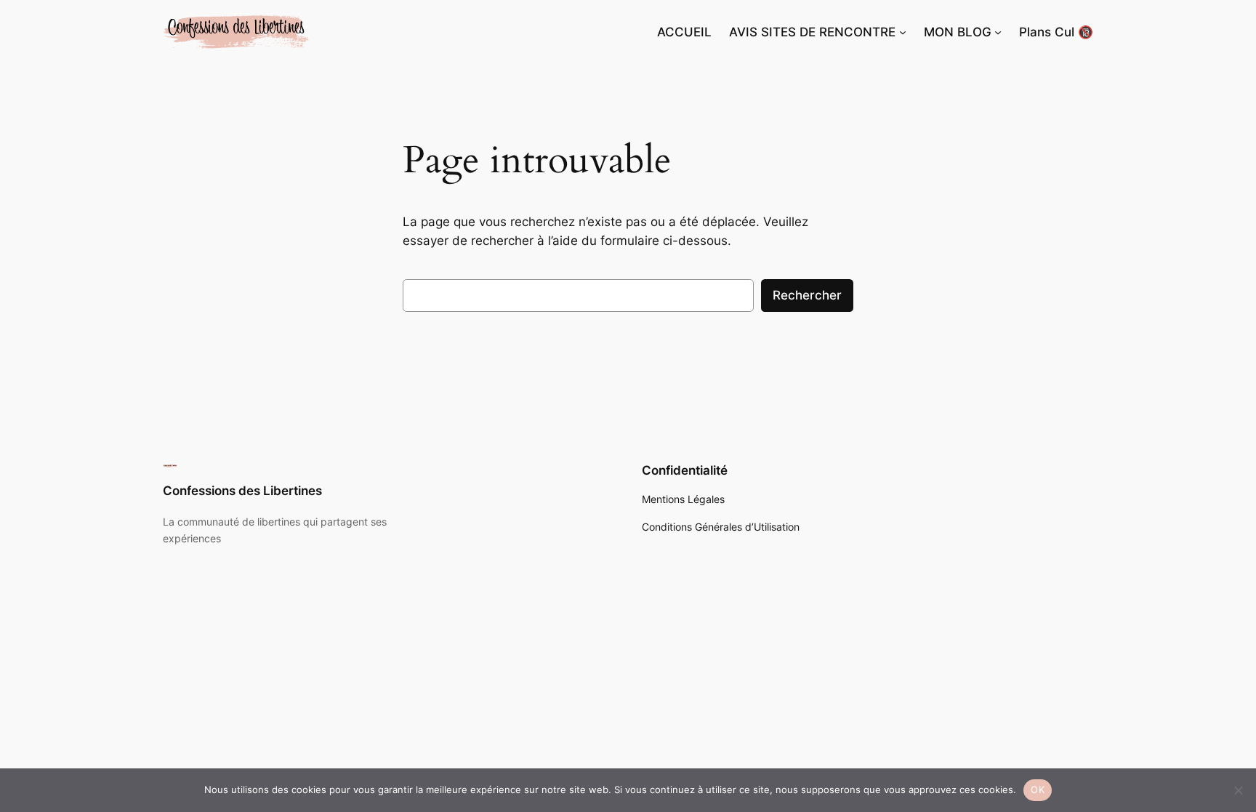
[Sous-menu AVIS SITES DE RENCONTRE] (902, 32)
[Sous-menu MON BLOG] (998, 32)
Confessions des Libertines (242, 490)
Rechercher (807, 295)
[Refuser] (1238, 790)
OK (1037, 789)
